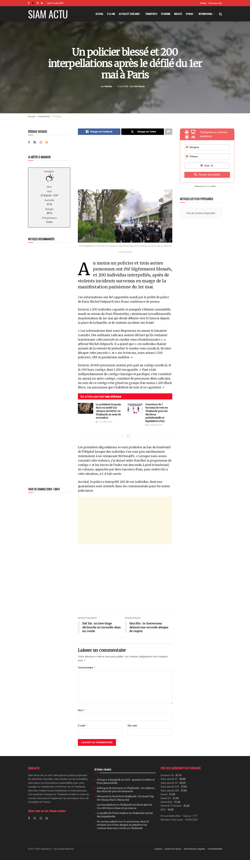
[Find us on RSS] (42, 3)
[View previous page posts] (121, 436)
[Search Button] (220, 14)
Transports (151, 13)
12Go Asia (206, 186)
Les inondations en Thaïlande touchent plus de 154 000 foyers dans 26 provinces (124, 806)
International (205, 13)
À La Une (111, 13)
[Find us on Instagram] (38, 3)
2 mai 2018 (123, 86)
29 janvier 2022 (154, 425)
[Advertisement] (125, 165)
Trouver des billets (209, 174)
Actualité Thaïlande (129, 13)
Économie (165, 13)
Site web (132, 725)
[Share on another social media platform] (168, 131)
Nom (82, 710)
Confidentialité (215, 849)
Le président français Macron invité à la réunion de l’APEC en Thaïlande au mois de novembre (108, 411)
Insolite (178, 13)
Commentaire (86, 667)
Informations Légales (194, 849)
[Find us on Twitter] (33, 3)
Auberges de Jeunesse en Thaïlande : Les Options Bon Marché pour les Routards (125, 790)
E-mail (82, 725)
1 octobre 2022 (104, 422)
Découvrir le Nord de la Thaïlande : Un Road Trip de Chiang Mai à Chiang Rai (125, 798)
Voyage (189, 13)
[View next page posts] (128, 436)
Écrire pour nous (215, 3)
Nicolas (108, 86)
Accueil (99, 13)
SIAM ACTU (48, 14)
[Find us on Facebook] (28, 3)
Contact (203, 3)
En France (140, 86)
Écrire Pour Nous (173, 849)
